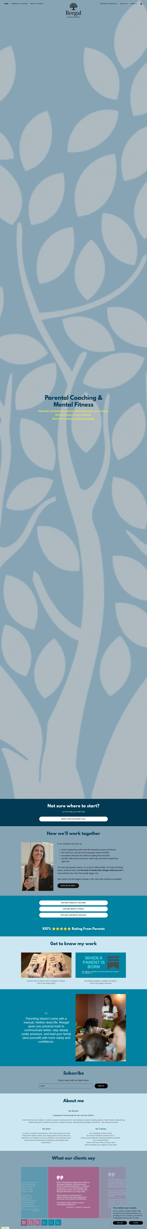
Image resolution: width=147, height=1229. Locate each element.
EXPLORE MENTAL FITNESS (73, 909)
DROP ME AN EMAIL (68, 885)
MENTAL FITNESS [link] (37, 3)
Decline (120, 1223)
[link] (73, 3)
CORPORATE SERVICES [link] (108, 3)
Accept (136, 1223)
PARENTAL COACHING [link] (19, 3)
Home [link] (6, 3)
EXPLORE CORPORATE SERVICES (73, 915)
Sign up (101, 1086)
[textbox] (66, 1086)
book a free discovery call (73, 819)
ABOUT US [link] (124, 3)
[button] (134, 4)
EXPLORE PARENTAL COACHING (73, 903)
